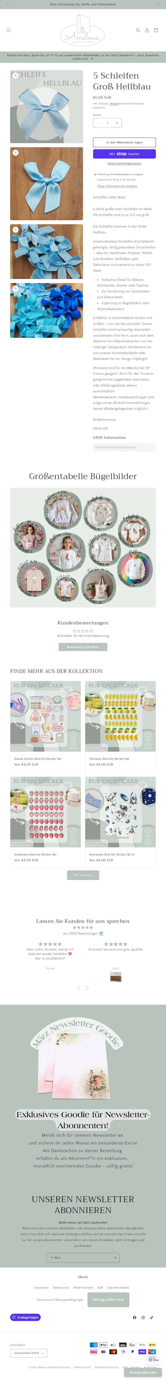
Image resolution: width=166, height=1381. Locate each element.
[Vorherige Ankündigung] (7, 4)
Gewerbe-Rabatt (118, 1287)
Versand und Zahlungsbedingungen (60, 1300)
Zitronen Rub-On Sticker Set (109, 759)
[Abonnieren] (114, 1258)
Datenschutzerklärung (107, 1367)
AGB (100, 1287)
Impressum (41, 1287)
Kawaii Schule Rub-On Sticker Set (37, 759)
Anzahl (97, 115)
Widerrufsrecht (83, 1287)
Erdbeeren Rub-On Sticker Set (35, 854)
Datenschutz (61, 1287)
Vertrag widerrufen (108, 1300)
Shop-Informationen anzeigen (117, 186)
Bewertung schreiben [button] (83, 647)
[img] (83, 928)
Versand (114, 103)
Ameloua (42, 1367)
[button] (8, 30)
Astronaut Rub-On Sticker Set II (112, 854)
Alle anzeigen (83, 875)
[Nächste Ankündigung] (158, 4)
